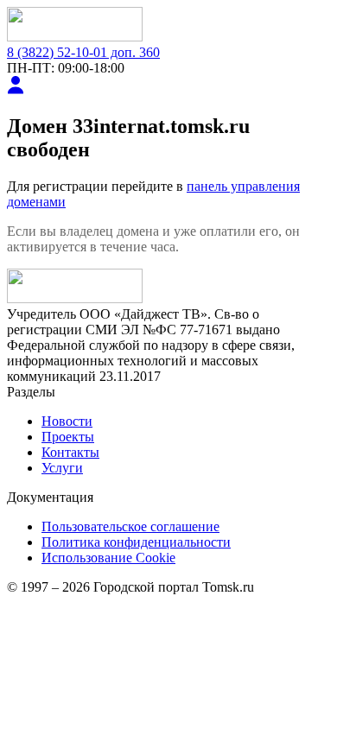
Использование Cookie (108, 557)
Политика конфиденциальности (136, 542)
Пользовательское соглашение (130, 526)
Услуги (62, 467)
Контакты (70, 452)
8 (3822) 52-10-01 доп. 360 (83, 52)
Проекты (67, 436)
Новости (66, 421)
